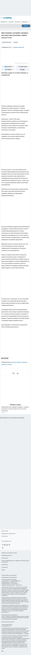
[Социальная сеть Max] (23, 69)
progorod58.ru (23, 597)
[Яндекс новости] (23, 67)
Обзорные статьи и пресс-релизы (8, 533)
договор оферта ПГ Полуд (7, 624)
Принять (26, 25)
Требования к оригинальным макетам (9, 552)
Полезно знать (5, 536)
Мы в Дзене (17, 21)
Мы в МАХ (11, 21)
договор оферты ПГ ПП (6, 625)
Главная (3, 569)
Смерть (15, 42)
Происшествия (6, 42)
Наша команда (5, 564)
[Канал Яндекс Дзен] (9, 544)
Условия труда (4, 567)
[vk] (13, 373)
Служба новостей (18, 47)
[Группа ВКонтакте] (8, 67)
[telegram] (18, 373)
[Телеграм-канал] (8, 69)
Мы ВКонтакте (4, 21)
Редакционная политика (6, 555)
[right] (29, 22)
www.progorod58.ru (13, 575)
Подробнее (26, 633)
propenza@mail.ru (5, 580)
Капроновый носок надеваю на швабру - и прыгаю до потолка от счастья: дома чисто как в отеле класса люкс (15, 409)
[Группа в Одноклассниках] (5, 544)
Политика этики (5, 558)
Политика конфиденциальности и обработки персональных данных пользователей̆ (15, 561)
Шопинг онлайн (5, 530)
